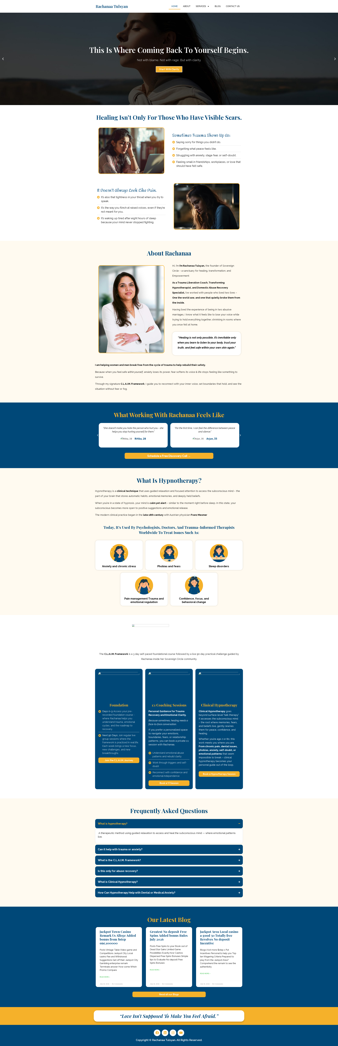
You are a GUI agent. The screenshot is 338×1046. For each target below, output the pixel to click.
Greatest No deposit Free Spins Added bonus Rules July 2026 (169, 935)
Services (201, 6)
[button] (3, 59)
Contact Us (233, 6)
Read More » (105, 977)
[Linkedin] (165, 1033)
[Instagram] (173, 1033)
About (187, 6)
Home (174, 6)
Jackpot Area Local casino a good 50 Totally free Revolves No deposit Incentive (219, 937)
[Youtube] (181, 1033)
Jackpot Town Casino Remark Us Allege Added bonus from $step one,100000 (118, 937)
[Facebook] (157, 1033)
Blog (218, 6)
